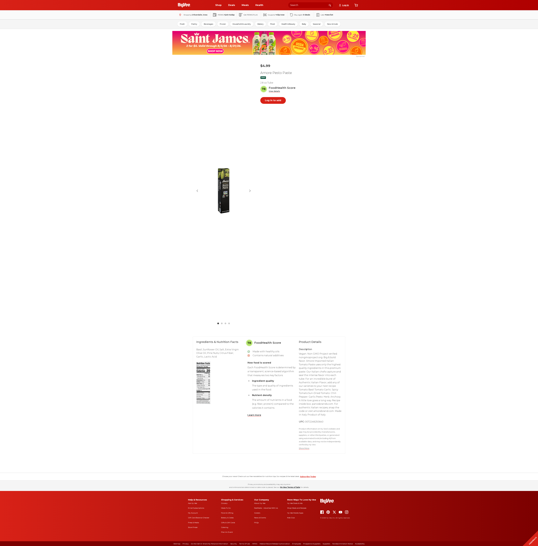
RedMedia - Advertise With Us (266, 508)
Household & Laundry (242, 24)
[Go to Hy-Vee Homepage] (184, 5)
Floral (272, 24)
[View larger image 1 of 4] (223, 191)
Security (233, 544)
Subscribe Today (308, 477)
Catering (224, 527)
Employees (296, 544)
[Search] (330, 5)
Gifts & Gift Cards (228, 522)
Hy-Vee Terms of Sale (290, 487)
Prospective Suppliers (311, 544)
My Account (193, 513)
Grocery (224, 503)
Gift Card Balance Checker (198, 518)
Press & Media (193, 522)
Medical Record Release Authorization (275, 544)
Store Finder (193, 527)
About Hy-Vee (259, 503)
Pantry (194, 24)
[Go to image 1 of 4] (218, 323)
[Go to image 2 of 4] (222, 323)
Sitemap (176, 544)
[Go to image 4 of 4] (229, 323)
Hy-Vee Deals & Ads (294, 503)
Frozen (223, 24)
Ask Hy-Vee (192, 503)
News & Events (260, 518)
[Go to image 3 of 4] (225, 323)
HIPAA (254, 544)
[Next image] (250, 190)
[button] (274, 91)
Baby (304, 24)
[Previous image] (197, 190)
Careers (257, 513)
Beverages (208, 24)
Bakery (261, 24)
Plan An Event (227, 532)
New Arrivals (332, 24)
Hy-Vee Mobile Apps (295, 513)
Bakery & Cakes (227, 518)
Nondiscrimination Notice (342, 544)
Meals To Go (226, 508)
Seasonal (316, 24)
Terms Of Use (244, 544)
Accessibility (360, 544)
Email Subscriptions (196, 508)
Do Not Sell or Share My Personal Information (209, 544)
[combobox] (310, 5)
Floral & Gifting (227, 513)
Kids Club (291, 518)
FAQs (256, 522)
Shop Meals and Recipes (296, 508)
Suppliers (326, 544)
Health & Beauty (288, 24)
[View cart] (356, 5)
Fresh (182, 24)
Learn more (254, 415)
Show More (304, 448)
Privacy (186, 544)
